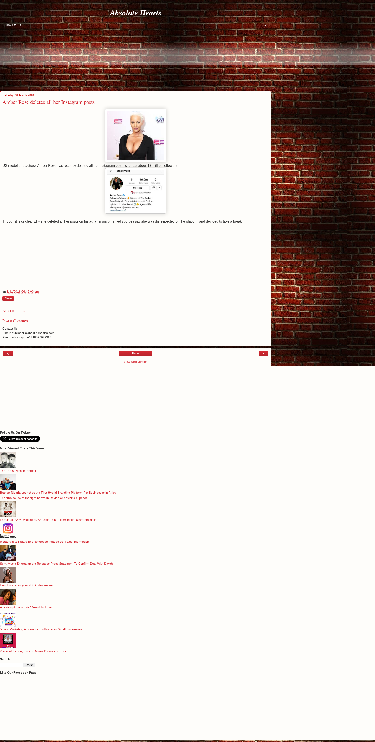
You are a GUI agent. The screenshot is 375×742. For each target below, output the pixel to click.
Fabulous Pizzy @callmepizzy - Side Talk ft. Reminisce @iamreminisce (48, 519)
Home (135, 353)
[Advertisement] (132, 58)
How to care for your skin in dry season (27, 585)
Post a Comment (15, 320)
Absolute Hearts (135, 13)
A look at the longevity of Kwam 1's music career (33, 651)
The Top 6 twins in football (18, 470)
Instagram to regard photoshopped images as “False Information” (45, 541)
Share (8, 298)
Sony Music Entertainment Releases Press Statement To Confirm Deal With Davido (57, 563)
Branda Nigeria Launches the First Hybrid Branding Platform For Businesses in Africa (58, 492)
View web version (136, 361)
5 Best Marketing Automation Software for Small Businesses (41, 629)
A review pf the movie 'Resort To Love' (26, 607)
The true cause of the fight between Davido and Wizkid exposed (44, 498)
